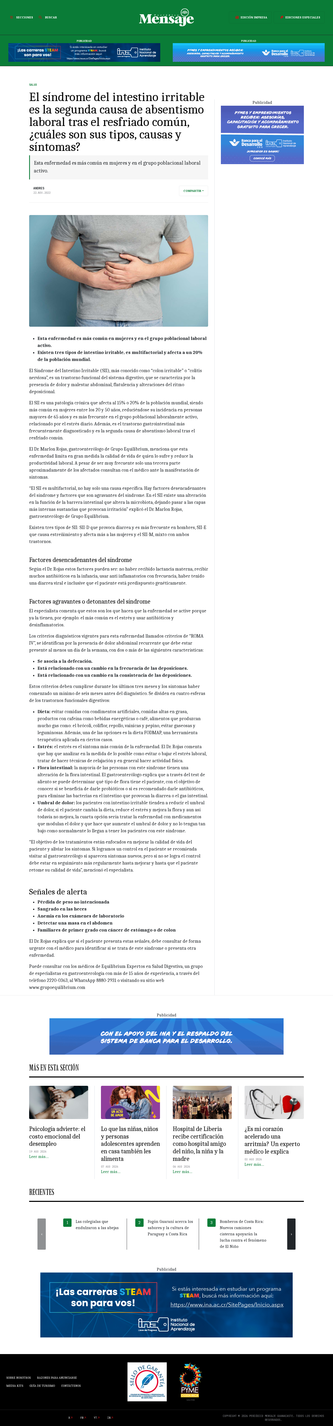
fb (82, 1418)
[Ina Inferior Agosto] (166, 1304)
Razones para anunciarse (57, 1378)
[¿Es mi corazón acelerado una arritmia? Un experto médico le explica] (274, 1102)
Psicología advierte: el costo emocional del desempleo (57, 1136)
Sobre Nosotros (18, 1378)
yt (95, 1418)
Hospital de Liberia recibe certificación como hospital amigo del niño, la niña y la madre (199, 1143)
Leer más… (39, 1156)
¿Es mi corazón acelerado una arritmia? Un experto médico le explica (272, 1140)
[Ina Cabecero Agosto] (84, 52)
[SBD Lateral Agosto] (262, 134)
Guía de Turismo (42, 1386)
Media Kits (14, 1386)
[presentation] (41, 1234)
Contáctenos (71, 1386)
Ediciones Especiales (302, 17)
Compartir (192, 191)
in (109, 1418)
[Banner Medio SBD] (166, 1036)
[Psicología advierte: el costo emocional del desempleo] (58, 1102)
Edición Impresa (254, 17)
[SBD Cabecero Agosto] (249, 52)
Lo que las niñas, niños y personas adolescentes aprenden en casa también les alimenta (130, 1143)
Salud (33, 84)
